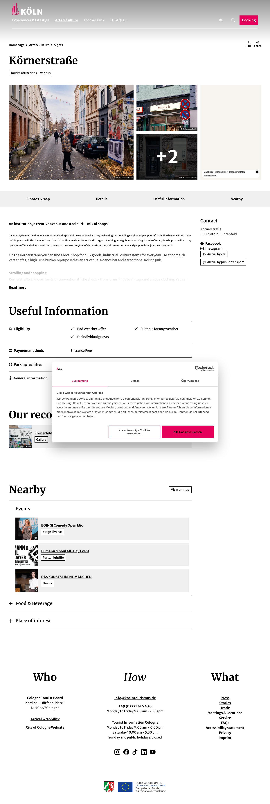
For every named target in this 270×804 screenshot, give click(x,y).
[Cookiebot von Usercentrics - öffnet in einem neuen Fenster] (197, 368)
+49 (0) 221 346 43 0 (135, 706)
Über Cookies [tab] (190, 380)
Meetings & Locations (225, 713)
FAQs (225, 723)
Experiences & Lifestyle (30, 20)
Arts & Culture (66, 20)
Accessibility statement (225, 728)
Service (225, 718)
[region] (230, 132)
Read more (17, 287)
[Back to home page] (135, 9)
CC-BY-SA (27, 446)
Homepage (16, 45)
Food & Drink (94, 20)
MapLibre (208, 171)
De (221, 20)
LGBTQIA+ (118, 20)
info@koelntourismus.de (135, 698)
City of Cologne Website (45, 727)
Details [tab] (135, 380)
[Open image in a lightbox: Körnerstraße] (71, 132)
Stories (225, 703)
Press (225, 698)
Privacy (225, 733)
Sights (58, 45)
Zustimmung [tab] (80, 380)
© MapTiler (220, 171)
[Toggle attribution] (257, 172)
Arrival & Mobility (45, 719)
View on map (180, 489)
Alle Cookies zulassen (187, 431)
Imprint (225, 738)
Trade (225, 708)
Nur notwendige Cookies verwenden (134, 432)
